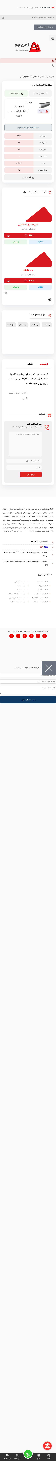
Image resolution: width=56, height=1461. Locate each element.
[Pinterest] (11, 636)
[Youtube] (25, 636)
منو (38, 1458)
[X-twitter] (31, 636)
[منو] (38, 1455)
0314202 (29, 235)
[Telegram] (44, 636)
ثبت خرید (7, 1458)
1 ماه (45, 325)
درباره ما (17, 1458)
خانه (48, 1458)
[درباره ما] (17, 1455)
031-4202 (19, 106)
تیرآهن (42, 76)
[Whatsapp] (38, 636)
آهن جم (50, 76)
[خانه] (48, 1455)
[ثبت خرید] (7, 1455)
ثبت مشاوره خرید (28, 699)
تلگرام (40, 242)
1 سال (21, 325)
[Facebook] (18, 636)
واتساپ (16, 242)
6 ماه (33, 325)
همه (9, 325)
